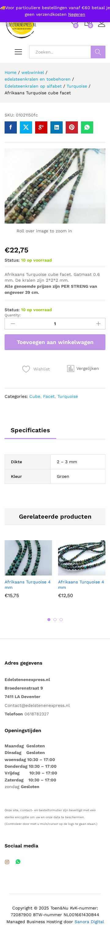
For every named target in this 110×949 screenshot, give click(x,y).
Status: (12, 260)
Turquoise (67, 396)
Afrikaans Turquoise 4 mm (28, 584)
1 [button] (48, 619)
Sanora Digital (89, 921)
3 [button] (61, 619)
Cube (34, 396)
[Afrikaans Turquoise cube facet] (11, 127)
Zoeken (98, 52)
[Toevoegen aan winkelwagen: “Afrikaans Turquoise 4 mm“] (13, 572)
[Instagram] (7, 862)
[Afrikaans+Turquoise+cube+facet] (26, 127)
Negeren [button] (76, 14)
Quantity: (13, 315)
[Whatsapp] (18, 862)
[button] (83, 368)
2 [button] (55, 619)
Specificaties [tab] (30, 430)
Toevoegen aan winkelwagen (55, 342)
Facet (49, 396)
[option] (28, 573)
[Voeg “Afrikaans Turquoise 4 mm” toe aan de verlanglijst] (41, 572)
